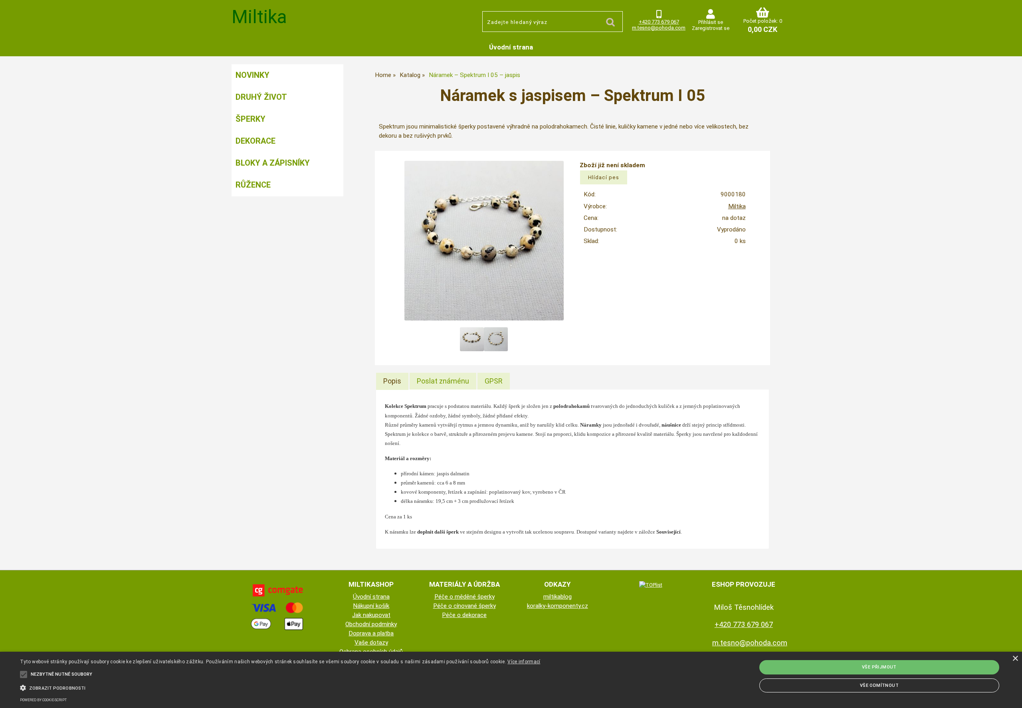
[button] (280, 687)
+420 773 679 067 (659, 22)
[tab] (392, 381)
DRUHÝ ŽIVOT (261, 97)
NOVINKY (252, 75)
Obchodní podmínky (371, 624)
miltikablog (557, 596)
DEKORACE (255, 141)
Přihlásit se (710, 22)
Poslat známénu (443, 381)
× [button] (1015, 659)
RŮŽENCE (253, 185)
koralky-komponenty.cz (557, 605)
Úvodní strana (511, 47)
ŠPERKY (250, 119)
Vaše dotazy (371, 642)
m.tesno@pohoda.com (658, 28)
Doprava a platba (371, 633)
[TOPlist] (650, 584)
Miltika (737, 206)
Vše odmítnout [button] (879, 685)
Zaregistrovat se (710, 28)
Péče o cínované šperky (464, 605)
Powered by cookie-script (43, 700)
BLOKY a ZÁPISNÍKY (273, 163)
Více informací (523, 661)
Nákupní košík (371, 605)
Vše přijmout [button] (879, 667)
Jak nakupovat (371, 615)
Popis (392, 381)
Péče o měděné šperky (464, 596)
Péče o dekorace (464, 615)
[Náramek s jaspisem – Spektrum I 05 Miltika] (484, 240)
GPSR (494, 381)
